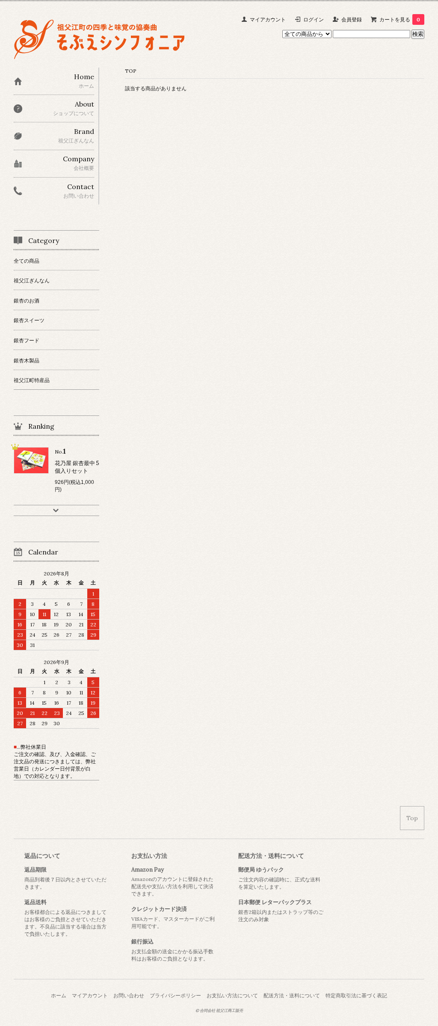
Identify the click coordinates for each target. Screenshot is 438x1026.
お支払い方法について (232, 995)
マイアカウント (268, 19)
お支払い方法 (149, 856)
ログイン (313, 19)
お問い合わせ (128, 995)
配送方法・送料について (271, 856)
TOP (130, 71)
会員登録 (351, 19)
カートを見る (399, 19)
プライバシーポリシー (175, 995)
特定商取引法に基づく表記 (356, 995)
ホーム (58, 995)
